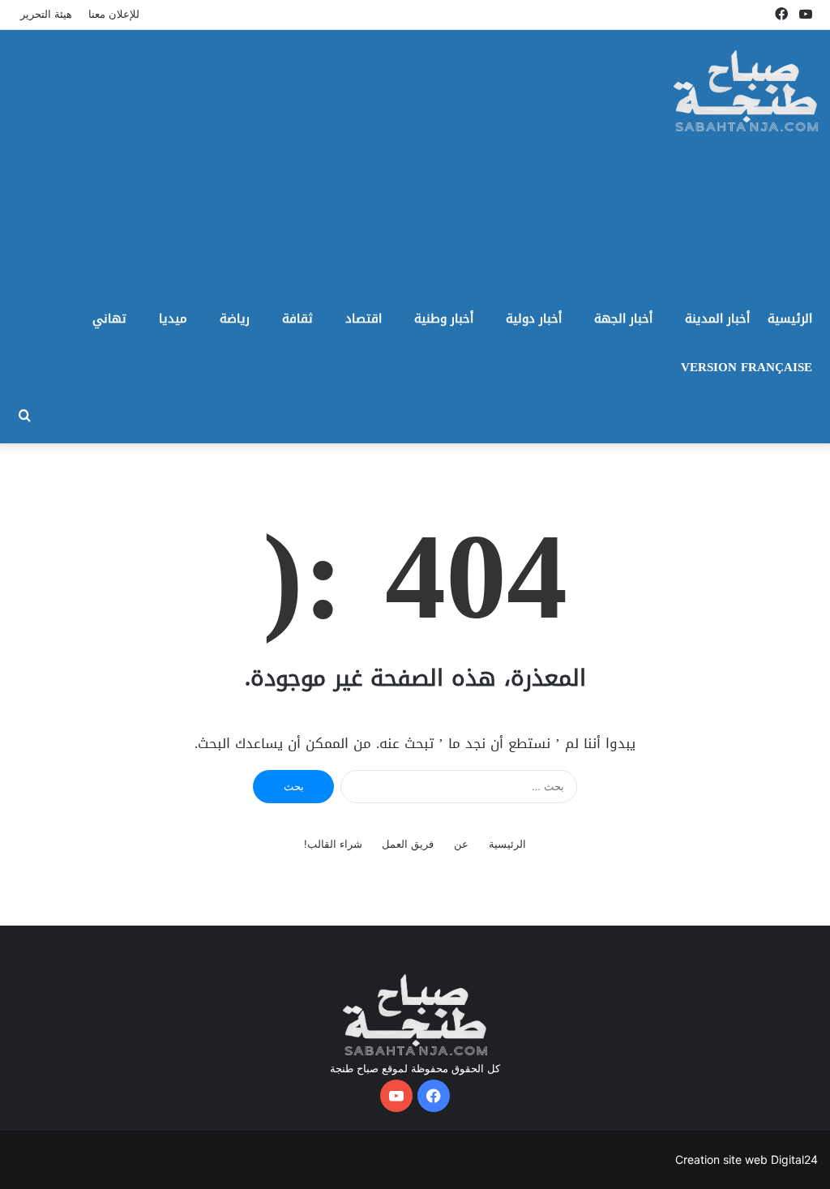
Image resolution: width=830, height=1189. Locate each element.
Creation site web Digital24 (746, 1159)
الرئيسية (790, 318)
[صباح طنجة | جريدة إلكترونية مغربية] (746, 90)
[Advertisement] (271, 159)
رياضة (235, 318)
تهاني (109, 318)
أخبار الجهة (623, 318)
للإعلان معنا (113, 13)
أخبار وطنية (443, 318)
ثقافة (297, 318)
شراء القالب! (333, 843)
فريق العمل (408, 843)
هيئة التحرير (46, 13)
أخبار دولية (534, 318)
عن (461, 843)
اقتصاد (363, 318)
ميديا (173, 318)
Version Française (746, 367)
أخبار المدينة (717, 318)
